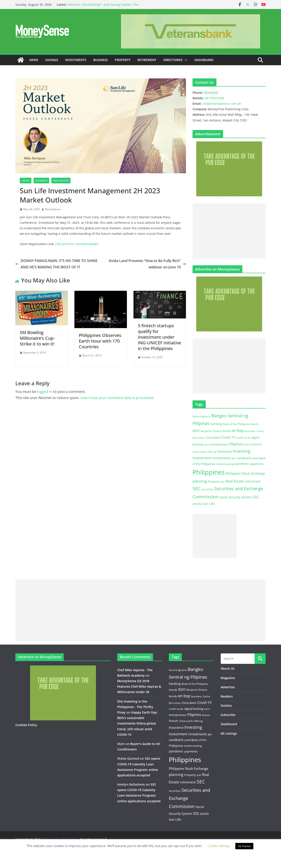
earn (207, 444)
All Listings (229, 733)
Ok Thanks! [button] (244, 846)
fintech (257, 444)
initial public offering (204, 451)
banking (216, 424)
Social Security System (235, 497)
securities (207, 489)
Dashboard (204, 60)
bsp (240, 430)
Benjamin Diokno (211, 431)
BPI (234, 431)
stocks (197, 504)
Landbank (243, 458)
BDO (196, 430)
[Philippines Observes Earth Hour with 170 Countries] (100, 293)
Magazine (228, 678)
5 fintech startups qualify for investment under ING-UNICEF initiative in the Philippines (159, 337)
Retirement (146, 60)
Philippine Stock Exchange (245, 473)
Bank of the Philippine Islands (241, 424)
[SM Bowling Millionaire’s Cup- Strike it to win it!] (41, 293)
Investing (241, 451)
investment (202, 457)
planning (200, 481)
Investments (75, 60)
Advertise (228, 687)
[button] (185, 60)
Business (100, 60)
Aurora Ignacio (202, 416)
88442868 (211, 92)
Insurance (41, 180)
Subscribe (228, 715)
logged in (44, 391)
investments (221, 458)
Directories (173, 60)
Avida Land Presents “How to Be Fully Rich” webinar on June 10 (145, 263)
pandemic (242, 464)
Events (26, 180)
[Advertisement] (229, 230)
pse (222, 481)
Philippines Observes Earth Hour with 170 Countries (100, 341)
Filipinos (236, 443)
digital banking (193, 709)
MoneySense (53, 209)
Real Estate (235, 481)
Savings (51, 60)
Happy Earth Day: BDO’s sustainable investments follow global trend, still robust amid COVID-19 (137, 723)
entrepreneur (219, 444)
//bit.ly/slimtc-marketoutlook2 (76, 244)
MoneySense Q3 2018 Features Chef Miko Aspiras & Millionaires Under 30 (139, 686)
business (250, 431)
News (33, 60)
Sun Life (208, 503)
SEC (197, 488)
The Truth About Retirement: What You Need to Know (107, 4)
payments (256, 464)
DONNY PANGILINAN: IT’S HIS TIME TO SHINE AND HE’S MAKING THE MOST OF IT (59, 263)
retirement (253, 481)
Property (122, 60)
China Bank (212, 437)
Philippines (209, 472)
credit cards (243, 437)
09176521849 (214, 98)
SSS (256, 497)
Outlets (226, 705)
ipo (233, 458)
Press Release (61, 180)
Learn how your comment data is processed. (117, 397)
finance (248, 444)
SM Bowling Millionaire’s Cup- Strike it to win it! (37, 338)
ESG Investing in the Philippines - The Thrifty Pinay (135, 706)
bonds (226, 431)
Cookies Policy (26, 725)
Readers (227, 696)
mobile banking (225, 464)
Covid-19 (228, 437)
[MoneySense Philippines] (20, 60)
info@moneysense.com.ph (221, 103)
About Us (227, 668)
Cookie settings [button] (219, 846)
